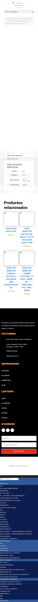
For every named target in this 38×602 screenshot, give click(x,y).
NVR (1, 596)
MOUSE (2, 517)
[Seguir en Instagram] (8, 430)
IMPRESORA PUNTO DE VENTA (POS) (12, 570)
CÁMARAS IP (4, 586)
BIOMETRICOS (5, 594)
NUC (1, 486)
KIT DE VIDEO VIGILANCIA (8, 589)
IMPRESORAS (4, 550)
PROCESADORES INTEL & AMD (10, 500)
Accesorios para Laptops (8, 508)
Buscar (3, 481)
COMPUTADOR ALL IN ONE (9, 498)
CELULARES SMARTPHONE (9, 488)
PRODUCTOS (4, 484)
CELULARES (4, 548)
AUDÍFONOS (4, 522)
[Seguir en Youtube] (12, 430)
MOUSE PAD (4, 524)
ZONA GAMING (14, 18)
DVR (1, 598)
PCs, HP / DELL (5, 493)
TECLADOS (3, 519)
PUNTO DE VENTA (6, 560)
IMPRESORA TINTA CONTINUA (10, 553)
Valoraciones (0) (12, 159)
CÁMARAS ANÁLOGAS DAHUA (10, 582)
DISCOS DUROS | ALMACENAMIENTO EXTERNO (16, 534)
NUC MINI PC (4, 562)
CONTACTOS (4, 601)
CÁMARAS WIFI (5, 591)
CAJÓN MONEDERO (6, 565)
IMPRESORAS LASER (6, 555)
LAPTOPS (3, 503)
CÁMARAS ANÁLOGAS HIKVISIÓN (11, 584)
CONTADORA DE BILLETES (8, 577)
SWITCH (2, 515)
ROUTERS (3, 512)
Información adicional (14, 155)
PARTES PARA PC (5, 529)
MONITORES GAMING (26, 18)
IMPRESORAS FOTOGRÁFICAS (10, 558)
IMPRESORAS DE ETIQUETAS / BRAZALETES (14, 574)
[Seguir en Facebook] (3, 430)
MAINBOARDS (4, 527)
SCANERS (3, 567)
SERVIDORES (4, 491)
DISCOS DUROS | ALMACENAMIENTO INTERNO (16, 531)
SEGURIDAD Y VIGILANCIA (8, 539)
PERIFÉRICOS (4, 505)
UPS (1, 510)
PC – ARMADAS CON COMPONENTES (12, 496)
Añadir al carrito (16, 132)
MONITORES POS (6, 572)
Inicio (7, 18)
